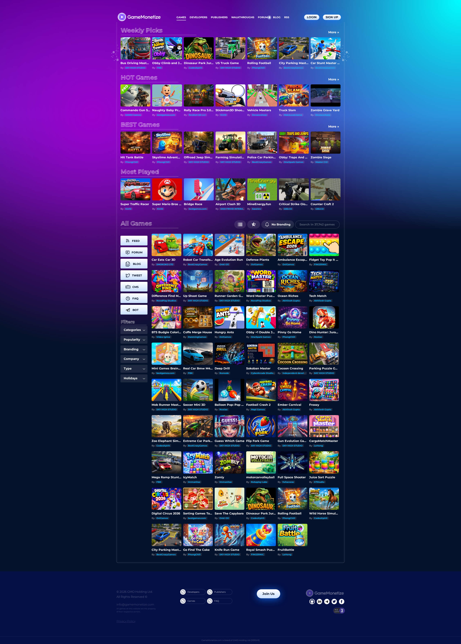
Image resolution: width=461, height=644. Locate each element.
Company (131, 359)
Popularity (132, 339)
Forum (263, 17)
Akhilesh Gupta (291, 300)
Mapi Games (258, 409)
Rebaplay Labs (259, 482)
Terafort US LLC (133, 115)
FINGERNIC (320, 264)
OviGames (257, 264)
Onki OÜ (224, 264)
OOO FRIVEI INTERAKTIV (171, 208)
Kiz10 (160, 115)
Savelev (193, 208)
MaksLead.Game (229, 115)
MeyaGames (290, 208)
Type (128, 368)
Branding (131, 349)
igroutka (320, 208)
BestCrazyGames (230, 67)
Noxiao (318, 337)
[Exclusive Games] (253, 224)
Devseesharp (196, 115)
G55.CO (224, 208)
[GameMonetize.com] (139, 17)
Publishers (219, 17)
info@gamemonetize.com (135, 604)
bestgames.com (293, 67)
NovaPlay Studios (166, 300)
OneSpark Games (233, 162)
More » (333, 32)
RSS (286, 17)
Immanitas (194, 482)
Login (312, 17)
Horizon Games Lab (297, 162)
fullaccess (288, 482)
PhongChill (195, 67)
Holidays (130, 378)
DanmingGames (197, 337)
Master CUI (261, 162)
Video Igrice (163, 337)
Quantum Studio (293, 115)
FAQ (216, 601)
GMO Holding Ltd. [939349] (246, 640)
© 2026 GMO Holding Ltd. (135, 591)
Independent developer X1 (297, 373)
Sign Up (332, 17)
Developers (198, 17)
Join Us (268, 594)
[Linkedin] (327, 601)
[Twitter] (334, 601)
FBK (190, 373)
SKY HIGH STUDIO (167, 67)
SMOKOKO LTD (323, 115)
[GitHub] (341, 601)
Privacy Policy (126, 621)
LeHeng (318, 445)
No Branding (280, 224)
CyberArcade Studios (262, 373)
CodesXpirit (132, 67)
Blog (277, 17)
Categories (132, 330)
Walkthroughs (242, 17)
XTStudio (319, 482)
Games (181, 17)
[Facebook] (312, 601)
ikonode (224, 373)
